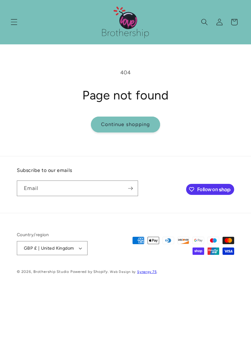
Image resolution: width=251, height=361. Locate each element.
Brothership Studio (51, 272)
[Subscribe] (130, 188)
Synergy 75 (147, 272)
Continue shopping (125, 124)
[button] (14, 22)
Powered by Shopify (89, 272)
